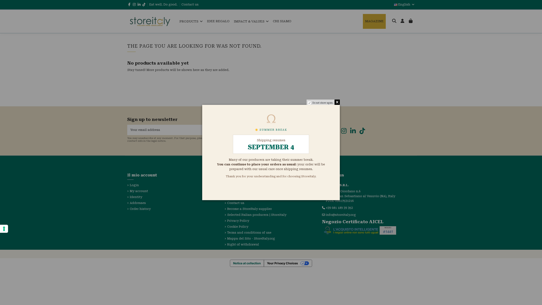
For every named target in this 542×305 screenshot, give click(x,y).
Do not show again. (322, 103)
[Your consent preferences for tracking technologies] (4, 229)
